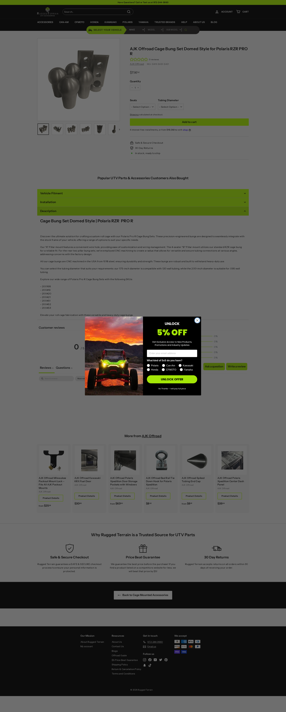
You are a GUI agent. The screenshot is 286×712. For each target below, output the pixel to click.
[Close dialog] (197, 320)
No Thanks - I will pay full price (172, 388)
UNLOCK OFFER (172, 379)
